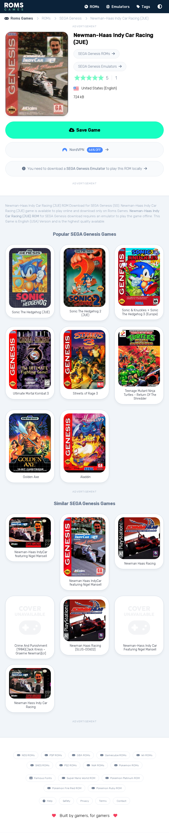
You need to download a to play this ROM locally (84, 169)
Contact (121, 800)
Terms (103, 800)
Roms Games (22, 18)
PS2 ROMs (70, 765)
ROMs (94, 7)
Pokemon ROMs (128, 765)
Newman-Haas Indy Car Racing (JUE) (119, 18)
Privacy (84, 800)
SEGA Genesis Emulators (97, 66)
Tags (145, 7)
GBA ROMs (83, 755)
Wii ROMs (146, 755)
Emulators (120, 7)
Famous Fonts (42, 778)
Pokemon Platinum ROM (125, 778)
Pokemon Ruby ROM (109, 788)
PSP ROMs (55, 755)
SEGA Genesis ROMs (94, 54)
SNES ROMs (42, 765)
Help (49, 800)
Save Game (87, 130)
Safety (66, 800)
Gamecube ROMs (115, 755)
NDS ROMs (28, 755)
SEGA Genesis (70, 18)
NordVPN (85, 150)
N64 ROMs (97, 765)
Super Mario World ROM (80, 778)
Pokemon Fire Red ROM (66, 788)
